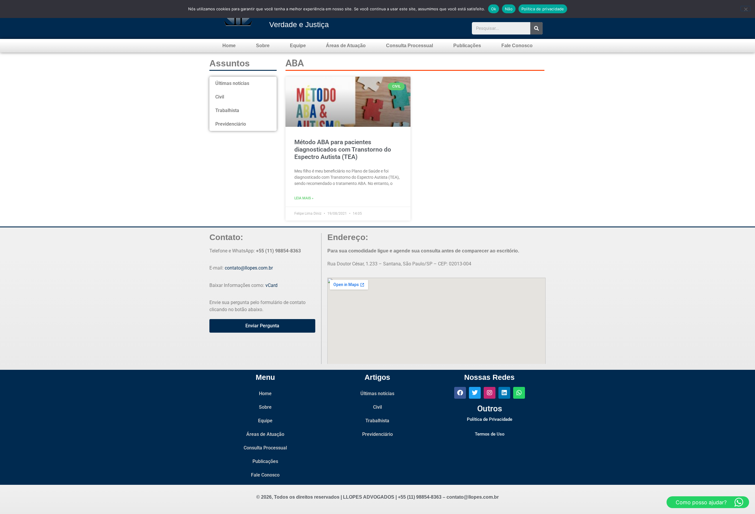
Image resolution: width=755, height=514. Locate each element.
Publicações (467, 45)
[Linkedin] (504, 393)
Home (229, 45)
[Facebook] (460, 393)
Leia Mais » (304, 198)
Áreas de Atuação (346, 45)
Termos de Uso (489, 434)
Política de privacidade (542, 8)
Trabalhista (227, 110)
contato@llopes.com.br (249, 268)
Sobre (263, 45)
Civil (219, 97)
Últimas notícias (232, 83)
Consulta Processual (409, 45)
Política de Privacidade (489, 419)
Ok (493, 8)
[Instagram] (489, 393)
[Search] (536, 28)
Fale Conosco (517, 45)
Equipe (298, 45)
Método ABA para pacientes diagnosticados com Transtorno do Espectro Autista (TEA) (342, 149)
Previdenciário (230, 124)
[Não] (746, 8)
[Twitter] (475, 393)
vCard (271, 285)
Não (509, 8)
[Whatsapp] (519, 393)
